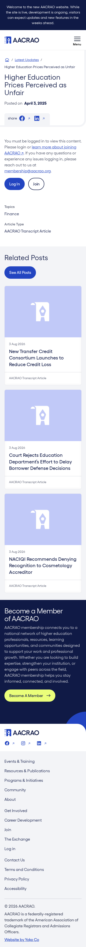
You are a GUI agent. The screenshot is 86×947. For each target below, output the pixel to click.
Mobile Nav (77, 40)
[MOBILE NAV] (77, 40)
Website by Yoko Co (21, 939)
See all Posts (20, 272)
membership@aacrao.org (27, 171)
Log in (9, 848)
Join (36, 184)
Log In (14, 184)
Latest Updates (27, 60)
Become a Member (26, 695)
